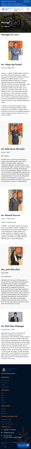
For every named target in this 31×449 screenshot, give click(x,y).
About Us (3, 409)
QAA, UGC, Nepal (6, 421)
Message (7, 26)
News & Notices (5, 380)
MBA (2, 393)
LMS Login (27, 1)
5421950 (9, 4)
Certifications (24, 5)
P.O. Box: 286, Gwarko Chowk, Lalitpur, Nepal (13, 436)
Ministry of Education (7, 424)
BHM (2, 398)
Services (3, 411)
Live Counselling (16, 5)
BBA (2, 395)
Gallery (3, 385)
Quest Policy (4, 387)
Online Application (17, 4)
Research (3, 413)
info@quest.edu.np (6, 5)
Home (2, 26)
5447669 (3, 4)
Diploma (3, 402)
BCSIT (3, 400)
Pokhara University (6, 419)
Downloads (4, 382)
